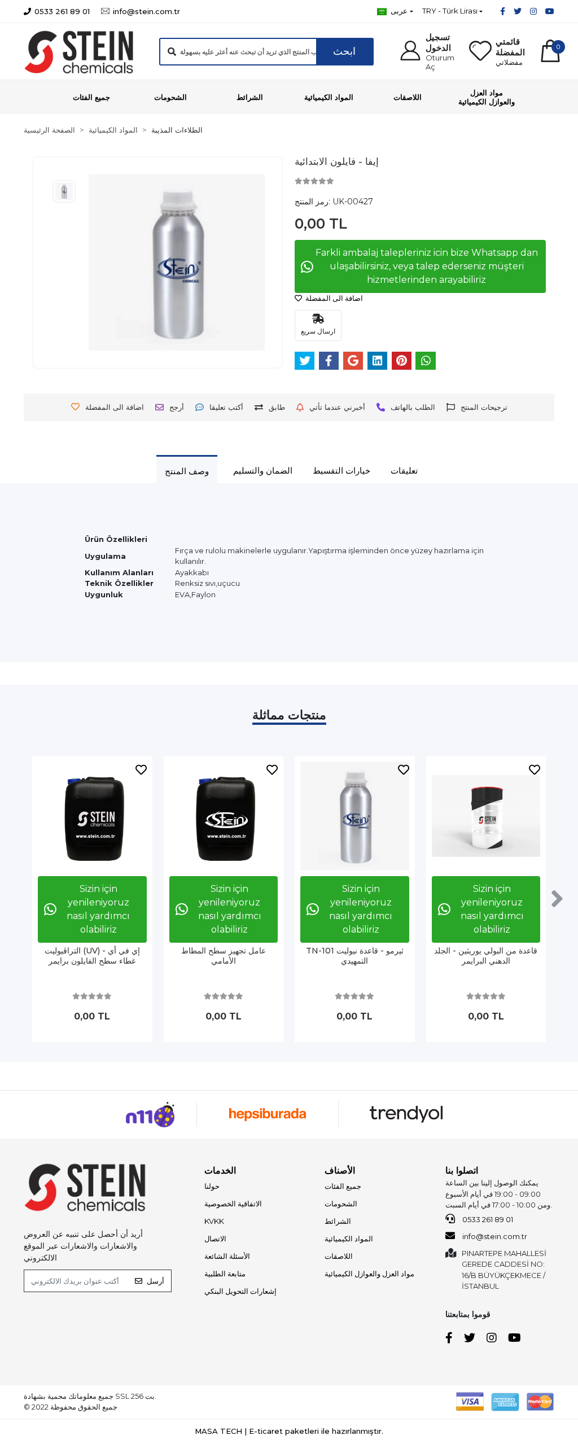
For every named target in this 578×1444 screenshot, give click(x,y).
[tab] (186, 471)
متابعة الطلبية (225, 1273)
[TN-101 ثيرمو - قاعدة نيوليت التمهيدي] (354, 816)
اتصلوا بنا (461, 1170)
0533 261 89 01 (487, 1219)
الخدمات (220, 1170)
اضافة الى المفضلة (333, 298)
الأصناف (340, 1170)
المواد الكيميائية (349, 1238)
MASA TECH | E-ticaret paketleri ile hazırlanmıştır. (289, 1431)
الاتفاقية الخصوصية (233, 1203)
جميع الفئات (343, 1186)
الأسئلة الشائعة (227, 1256)
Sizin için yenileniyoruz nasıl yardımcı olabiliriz (98, 909)
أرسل (155, 1280)
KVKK (214, 1221)
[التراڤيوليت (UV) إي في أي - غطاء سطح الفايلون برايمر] (92, 816)
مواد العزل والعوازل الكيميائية (369, 1273)
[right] (557, 899)
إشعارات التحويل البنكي (240, 1291)
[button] (426, 51)
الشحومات (341, 1203)
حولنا (212, 1186)
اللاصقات (339, 1256)
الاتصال (215, 1238)
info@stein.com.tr (494, 1236)
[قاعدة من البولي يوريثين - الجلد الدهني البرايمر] (486, 816)
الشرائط (338, 1221)
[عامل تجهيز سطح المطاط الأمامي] (223, 816)
